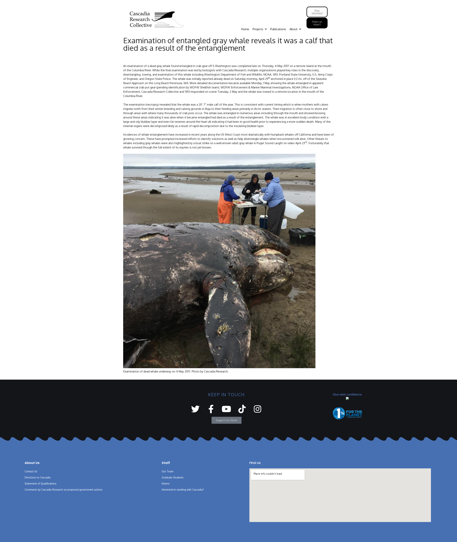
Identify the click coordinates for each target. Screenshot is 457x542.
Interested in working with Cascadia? (183, 489)
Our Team (167, 471)
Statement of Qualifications (40, 483)
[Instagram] (257, 409)
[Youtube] (226, 409)
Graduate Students (173, 477)
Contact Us (31, 471)
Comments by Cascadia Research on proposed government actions (63, 489)
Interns (166, 483)
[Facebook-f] (211, 409)
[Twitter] (195, 409)
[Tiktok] (242, 409)
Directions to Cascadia (38, 477)
